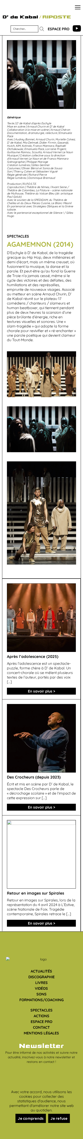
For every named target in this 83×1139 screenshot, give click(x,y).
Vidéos (41, 988)
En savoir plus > (41, 691)
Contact (41, 1027)
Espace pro (58, 29)
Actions (41, 1016)
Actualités (41, 971)
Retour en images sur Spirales (35, 893)
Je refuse (58, 1118)
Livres (41, 982)
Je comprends (31, 1118)
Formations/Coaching (41, 1000)
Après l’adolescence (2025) (32, 656)
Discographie (41, 977)
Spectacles (41, 1010)
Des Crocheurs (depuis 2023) (34, 777)
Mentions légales (41, 1033)
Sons (41, 994)
